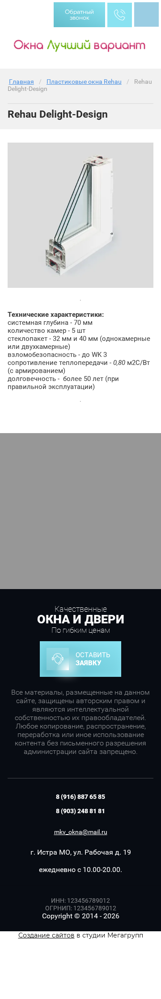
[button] (79, 14)
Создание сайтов (46, 935)
